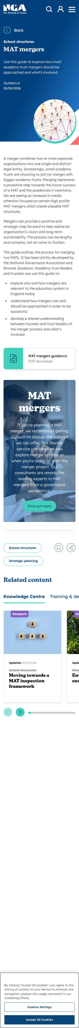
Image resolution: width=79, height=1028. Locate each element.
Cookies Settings (39, 1007)
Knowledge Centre (24, 596)
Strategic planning (23, 561)
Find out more (39, 506)
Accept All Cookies (39, 1019)
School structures (22, 548)
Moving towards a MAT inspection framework (29, 681)
